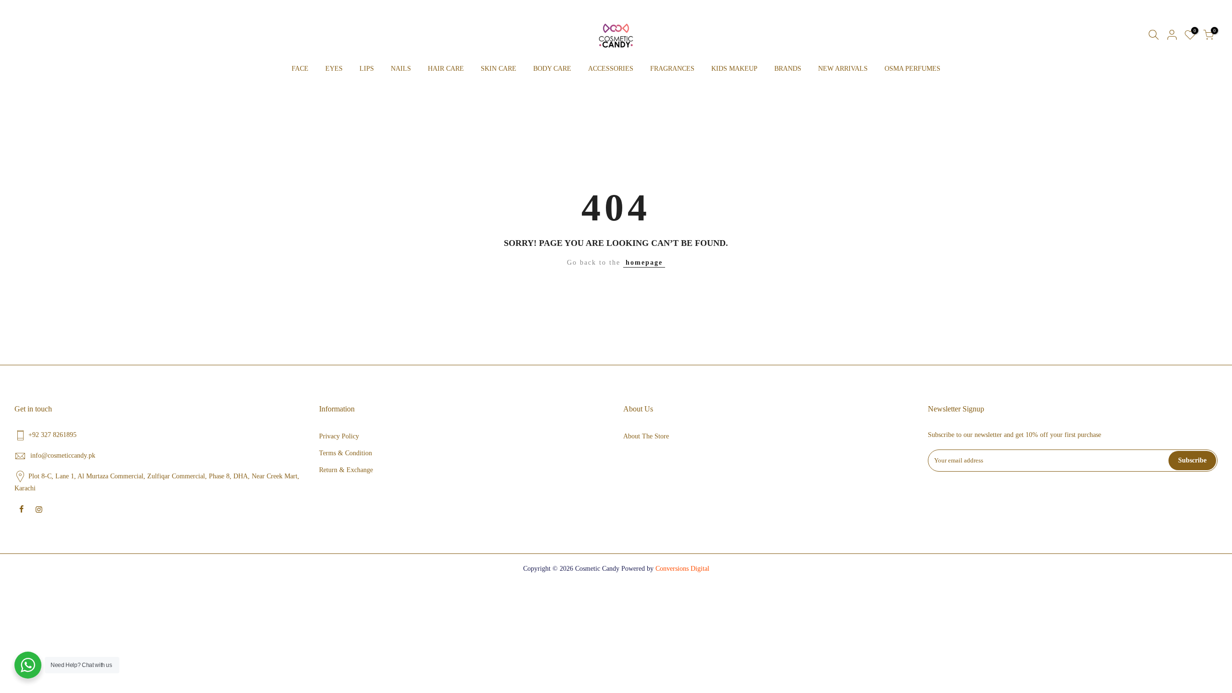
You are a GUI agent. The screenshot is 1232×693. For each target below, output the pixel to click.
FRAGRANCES (672, 68)
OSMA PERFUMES (912, 68)
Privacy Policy (339, 436)
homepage (644, 262)
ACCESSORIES (610, 68)
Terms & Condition (345, 453)
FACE (300, 68)
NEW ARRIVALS (843, 68)
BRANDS (787, 68)
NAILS (401, 68)
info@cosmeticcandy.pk (62, 455)
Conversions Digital (682, 568)
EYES (334, 68)
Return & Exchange (346, 470)
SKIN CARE (498, 68)
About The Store (646, 436)
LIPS (366, 68)
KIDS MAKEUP (734, 68)
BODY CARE (552, 68)
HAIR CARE (446, 68)
